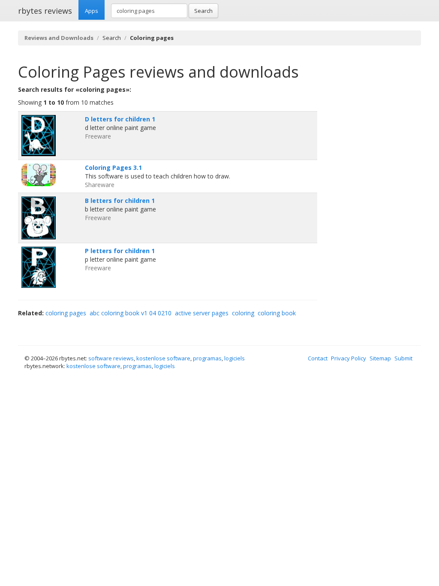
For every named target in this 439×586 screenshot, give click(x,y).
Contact (318, 358)
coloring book (277, 313)
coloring (243, 313)
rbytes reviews (45, 11)
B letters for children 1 (120, 200)
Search (203, 11)
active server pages (202, 313)
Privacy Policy (348, 358)
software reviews (111, 358)
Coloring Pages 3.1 (113, 167)
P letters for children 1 (120, 251)
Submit (403, 358)
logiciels (234, 358)
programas (207, 358)
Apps (91, 11)
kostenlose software (163, 358)
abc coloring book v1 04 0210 (130, 313)
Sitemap (380, 358)
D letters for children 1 (120, 119)
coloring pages (65, 313)
